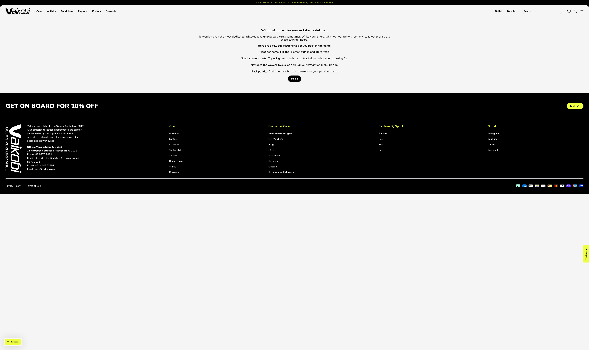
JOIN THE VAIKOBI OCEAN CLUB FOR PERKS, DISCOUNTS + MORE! (294, 2)
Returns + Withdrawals (281, 172)
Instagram (493, 133)
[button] (39, 11)
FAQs (271, 150)
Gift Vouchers (275, 139)
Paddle (383, 133)
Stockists (174, 144)
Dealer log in (176, 161)
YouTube (493, 139)
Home (294, 78)
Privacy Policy (13, 186)
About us (174, 133)
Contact (173, 139)
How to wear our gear (280, 133)
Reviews (273, 161)
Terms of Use (33, 186)
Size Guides (274, 155)
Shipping (272, 166)
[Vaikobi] (18, 11)
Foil (381, 150)
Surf (381, 144)
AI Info (172, 166)
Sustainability (176, 150)
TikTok (492, 144)
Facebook (493, 150)
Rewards (174, 172)
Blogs (271, 144)
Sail (381, 139)
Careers (173, 155)
